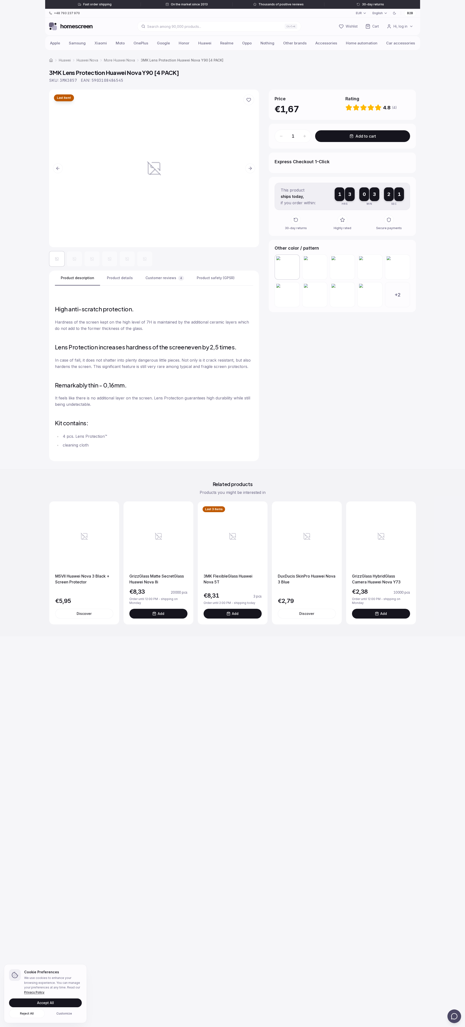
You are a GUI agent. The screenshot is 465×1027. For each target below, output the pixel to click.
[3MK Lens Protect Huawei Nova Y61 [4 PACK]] (369, 267)
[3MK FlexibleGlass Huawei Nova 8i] (342, 267)
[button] (154, 168)
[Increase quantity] (304, 136)
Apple (55, 43)
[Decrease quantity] (281, 136)
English (377, 13)
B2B (410, 13)
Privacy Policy (34, 992)
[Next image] (250, 168)
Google (163, 43)
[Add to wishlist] (248, 99)
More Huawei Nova (119, 60)
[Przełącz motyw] (394, 13)
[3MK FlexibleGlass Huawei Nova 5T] (369, 294)
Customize (64, 1013)
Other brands (295, 43)
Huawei (204, 43)
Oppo (247, 43)
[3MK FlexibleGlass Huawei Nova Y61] (314, 294)
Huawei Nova (87, 60)
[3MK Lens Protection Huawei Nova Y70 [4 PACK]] (314, 267)
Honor (184, 43)
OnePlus (141, 43)
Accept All (45, 1003)
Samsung (77, 43)
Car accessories (400, 43)
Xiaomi (100, 43)
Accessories (326, 43)
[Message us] (454, 1016)
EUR (359, 13)
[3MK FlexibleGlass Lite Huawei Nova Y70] (287, 294)
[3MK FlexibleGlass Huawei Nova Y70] (397, 267)
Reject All (27, 1013)
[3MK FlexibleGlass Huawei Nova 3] (342, 294)
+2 (397, 295)
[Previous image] (58, 168)
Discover (84, 613)
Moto (120, 43)
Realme (226, 43)
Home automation (361, 43)
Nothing (267, 43)
